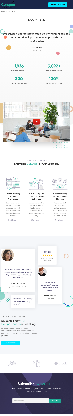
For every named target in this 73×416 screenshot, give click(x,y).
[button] (10, 343)
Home (3, 11)
